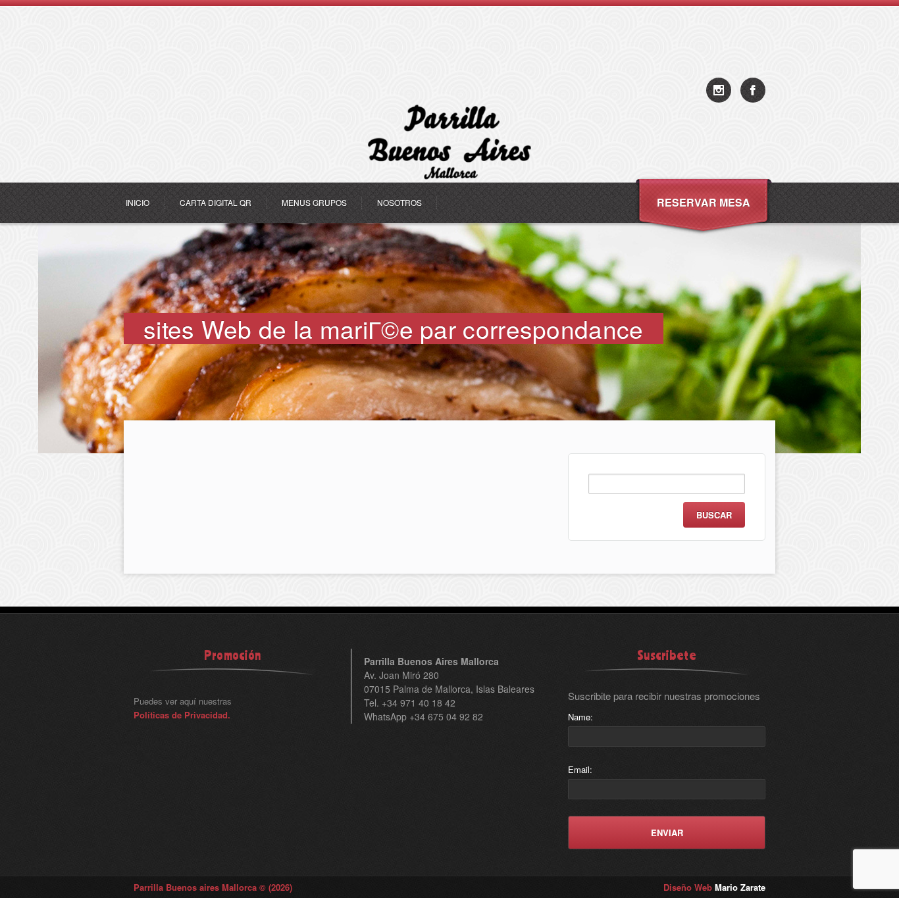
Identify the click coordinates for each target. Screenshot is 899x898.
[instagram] (718, 90)
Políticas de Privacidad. (182, 715)
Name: (580, 717)
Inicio (137, 202)
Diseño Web (714, 887)
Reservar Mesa (703, 202)
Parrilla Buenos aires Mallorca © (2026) (213, 887)
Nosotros (399, 202)
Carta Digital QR (215, 202)
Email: (580, 769)
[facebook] (752, 90)
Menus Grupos (314, 202)
